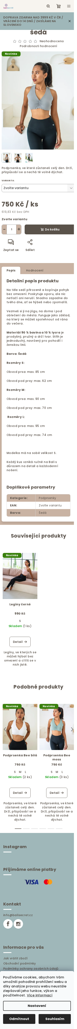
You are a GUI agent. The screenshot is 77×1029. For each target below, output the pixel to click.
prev (5, 729)
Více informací (40, 995)
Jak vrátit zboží (15, 958)
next (72, 729)
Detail (18, 642)
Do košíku (52, 229)
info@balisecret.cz (18, 915)
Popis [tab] (11, 270)
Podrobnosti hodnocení (38, 46)
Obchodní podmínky (19, 963)
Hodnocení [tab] (35, 270)
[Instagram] (18, 924)
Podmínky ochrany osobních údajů (30, 969)
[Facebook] (8, 924)
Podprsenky (47, 498)
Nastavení (37, 1005)
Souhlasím (54, 1019)
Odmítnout (19, 1019)
